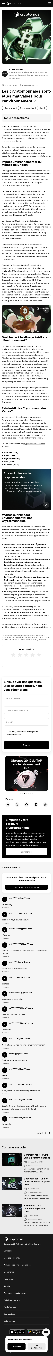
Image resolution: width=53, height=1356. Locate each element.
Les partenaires (36, 1346)
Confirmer (16, 1346)
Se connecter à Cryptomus (26, 887)
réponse (5, 908)
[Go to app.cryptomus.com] (14, 3)
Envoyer (26, 745)
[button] (26, 118)
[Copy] (45, 804)
